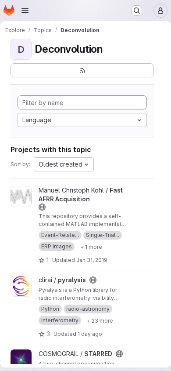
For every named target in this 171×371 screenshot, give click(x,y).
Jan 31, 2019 (91, 260)
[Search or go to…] (137, 10)
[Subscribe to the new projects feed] (82, 70)
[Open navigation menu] (25, 11)
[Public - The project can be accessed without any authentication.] (42, 207)
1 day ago (90, 334)
